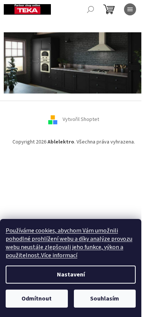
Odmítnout (36, 298)
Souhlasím (104, 298)
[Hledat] (90, 9)
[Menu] (130, 9)
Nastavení (71, 274)
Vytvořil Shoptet (81, 120)
